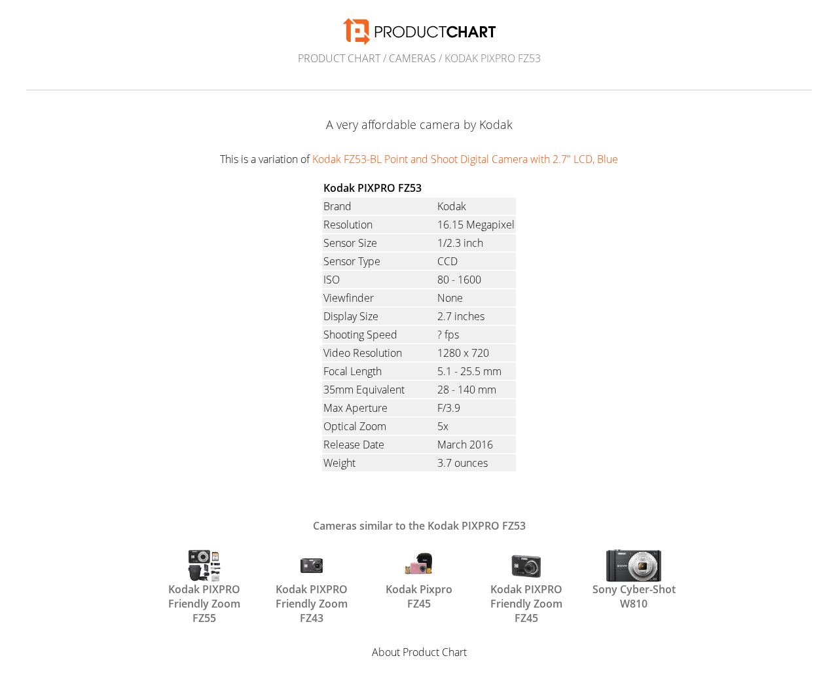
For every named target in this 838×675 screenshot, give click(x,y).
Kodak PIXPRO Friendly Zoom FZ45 (526, 595)
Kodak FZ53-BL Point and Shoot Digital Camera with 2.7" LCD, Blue (465, 159)
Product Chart (339, 58)
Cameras (412, 58)
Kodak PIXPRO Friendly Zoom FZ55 (204, 595)
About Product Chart (419, 652)
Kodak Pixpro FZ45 (419, 595)
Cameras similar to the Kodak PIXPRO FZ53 (419, 526)
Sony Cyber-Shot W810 (634, 595)
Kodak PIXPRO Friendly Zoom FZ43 (312, 595)
